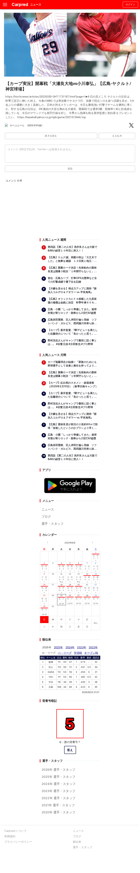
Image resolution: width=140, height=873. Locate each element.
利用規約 (9, 836)
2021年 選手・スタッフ (58, 805)
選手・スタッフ (52, 523)
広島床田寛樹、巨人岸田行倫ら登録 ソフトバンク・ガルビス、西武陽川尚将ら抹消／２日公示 (72, 321)
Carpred (20, 4)
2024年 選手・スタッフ (58, 784)
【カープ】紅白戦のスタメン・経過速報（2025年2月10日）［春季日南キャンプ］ (73, 384)
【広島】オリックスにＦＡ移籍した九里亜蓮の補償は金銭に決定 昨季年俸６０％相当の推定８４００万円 (72, 300)
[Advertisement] (70, 211)
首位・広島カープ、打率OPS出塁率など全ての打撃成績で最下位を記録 (72, 280)
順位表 (77, 841)
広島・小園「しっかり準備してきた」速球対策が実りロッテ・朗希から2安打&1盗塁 (72, 311)
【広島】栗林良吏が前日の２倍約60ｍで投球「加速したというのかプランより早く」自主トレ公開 (73, 426)
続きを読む (51, 135)
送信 (70, 168)
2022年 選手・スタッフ (58, 798)
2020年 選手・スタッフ (58, 812)
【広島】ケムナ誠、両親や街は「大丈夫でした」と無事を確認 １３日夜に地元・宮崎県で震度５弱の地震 (72, 259)
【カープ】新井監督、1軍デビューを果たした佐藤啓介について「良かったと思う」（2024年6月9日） (73, 332)
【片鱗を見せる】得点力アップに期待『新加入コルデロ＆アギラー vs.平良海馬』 (72, 290)
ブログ (46, 516)
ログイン (130, 4)
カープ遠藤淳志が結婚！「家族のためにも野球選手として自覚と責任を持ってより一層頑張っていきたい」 (72, 363)
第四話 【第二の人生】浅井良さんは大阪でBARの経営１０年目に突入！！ (72, 248)
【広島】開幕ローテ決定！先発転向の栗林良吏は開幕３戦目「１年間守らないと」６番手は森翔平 (72, 269)
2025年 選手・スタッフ (58, 777)
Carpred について (15, 831)
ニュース (48, 509)
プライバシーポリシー (18, 841)
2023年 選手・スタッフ (58, 791)
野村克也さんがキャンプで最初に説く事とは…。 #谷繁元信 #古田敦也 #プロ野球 (72, 342)
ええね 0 (116, 135)
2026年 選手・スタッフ (58, 769)
